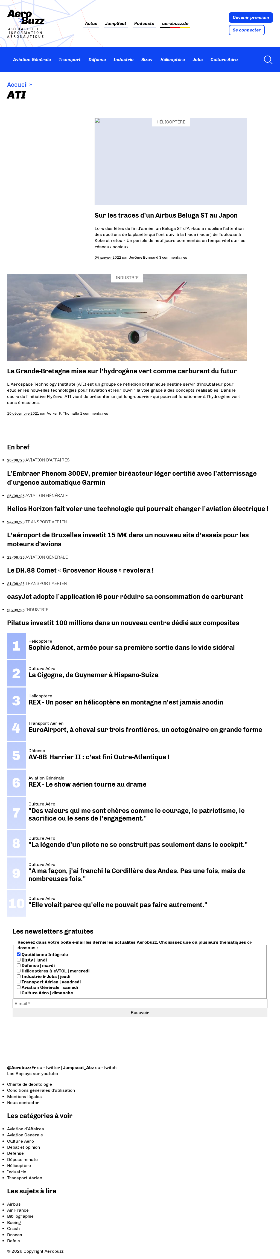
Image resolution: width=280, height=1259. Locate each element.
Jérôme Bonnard (143, 257)
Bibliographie (20, 1216)
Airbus (14, 1204)
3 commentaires (173, 257)
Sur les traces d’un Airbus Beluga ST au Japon (166, 215)
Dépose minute (22, 1159)
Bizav (147, 59)
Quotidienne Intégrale (44, 954)
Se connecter (247, 30)
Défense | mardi (38, 965)
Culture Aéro (224, 59)
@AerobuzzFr (21, 1067)
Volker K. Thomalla (63, 413)
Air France (18, 1210)
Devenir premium (251, 17)
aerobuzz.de (175, 23)
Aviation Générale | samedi (49, 987)
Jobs (198, 59)
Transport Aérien (46, 521)
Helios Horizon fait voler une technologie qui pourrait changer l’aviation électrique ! (138, 509)
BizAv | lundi (34, 960)
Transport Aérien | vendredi (51, 981)
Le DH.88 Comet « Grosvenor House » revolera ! (80, 570)
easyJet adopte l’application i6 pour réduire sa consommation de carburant (125, 596)
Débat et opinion (23, 1147)
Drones (14, 1234)
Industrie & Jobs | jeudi (45, 976)
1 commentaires (94, 413)
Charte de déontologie (29, 1084)
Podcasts (144, 23)
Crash (13, 1228)
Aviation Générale (32, 59)
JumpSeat (115, 23)
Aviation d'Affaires (47, 460)
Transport (70, 59)
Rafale (13, 1240)
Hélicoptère (173, 59)
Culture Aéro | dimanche (47, 992)
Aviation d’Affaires (25, 1128)
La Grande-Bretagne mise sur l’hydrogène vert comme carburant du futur (122, 371)
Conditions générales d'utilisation (41, 1090)
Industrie (123, 59)
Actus (91, 23)
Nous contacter (23, 1102)
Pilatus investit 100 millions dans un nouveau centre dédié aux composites (123, 623)
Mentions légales (24, 1096)
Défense (97, 59)
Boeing (14, 1222)
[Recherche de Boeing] (267, 60)
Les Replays (19, 1073)
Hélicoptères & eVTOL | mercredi (55, 971)
